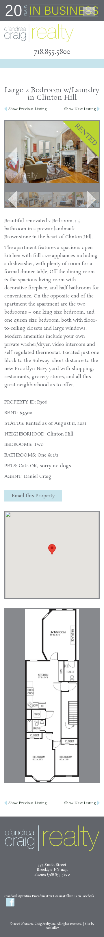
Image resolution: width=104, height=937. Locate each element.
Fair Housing (55, 896)
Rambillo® (52, 928)
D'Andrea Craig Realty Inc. (38, 924)
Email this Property (33, 496)
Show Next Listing (80, 109)
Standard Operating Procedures (25, 896)
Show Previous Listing (27, 109)
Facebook (10, 902)
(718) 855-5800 (58, 874)
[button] (12, 156)
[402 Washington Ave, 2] (40, 199)
